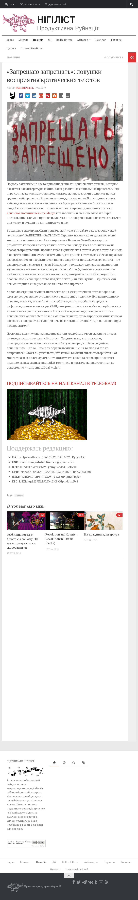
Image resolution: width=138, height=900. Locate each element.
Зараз (10, 40)
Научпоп (100, 40)
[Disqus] (65, 607)
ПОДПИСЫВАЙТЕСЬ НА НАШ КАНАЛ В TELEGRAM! (61, 383)
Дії (49, 40)
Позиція (38, 40)
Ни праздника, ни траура (101, 534)
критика (19, 495)
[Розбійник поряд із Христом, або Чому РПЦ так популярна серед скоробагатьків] (26, 520)
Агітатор (82, 40)
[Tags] (84, 762)
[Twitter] (78, 882)
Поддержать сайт (56, 4)
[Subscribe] (101, 882)
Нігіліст (56, 20)
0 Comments (113, 57)
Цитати (11, 48)
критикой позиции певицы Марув (31, 213)
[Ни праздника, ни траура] (103, 520)
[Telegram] (84, 882)
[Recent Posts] (64, 762)
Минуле (23, 40)
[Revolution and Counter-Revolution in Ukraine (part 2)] (64, 520)
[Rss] (106, 882)
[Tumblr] (96, 882)
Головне (116, 40)
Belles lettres (64, 40)
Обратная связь (30, 4)
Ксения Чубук (25, 87)
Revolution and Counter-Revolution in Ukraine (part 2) (61, 538)
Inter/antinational (32, 48)
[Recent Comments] (74, 762)
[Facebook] (73, 882)
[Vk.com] (90, 882)
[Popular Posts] (54, 762)
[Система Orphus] (26, 846)
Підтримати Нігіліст (20, 761)
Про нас (10, 4)
